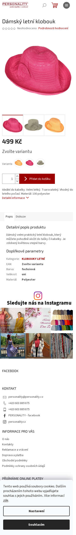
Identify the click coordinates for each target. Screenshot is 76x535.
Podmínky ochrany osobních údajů (23, 466)
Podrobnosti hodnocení (53, 28)
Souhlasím (36, 524)
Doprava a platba (12, 455)
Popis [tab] (9, 217)
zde (5, 500)
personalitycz (17, 422)
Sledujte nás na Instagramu (39, 303)
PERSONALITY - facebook (24, 415)
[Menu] (66, 5)
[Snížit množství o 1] (17, 181)
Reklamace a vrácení (15, 450)
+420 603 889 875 (19, 403)
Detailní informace (13, 198)
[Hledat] (44, 5)
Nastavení (36, 511)
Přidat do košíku (39, 178)
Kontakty (8, 444)
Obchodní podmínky (14, 460)
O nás (5, 439)
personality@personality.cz (25, 397)
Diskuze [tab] (21, 217)
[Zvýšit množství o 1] (17, 176)
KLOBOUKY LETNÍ (33, 259)
